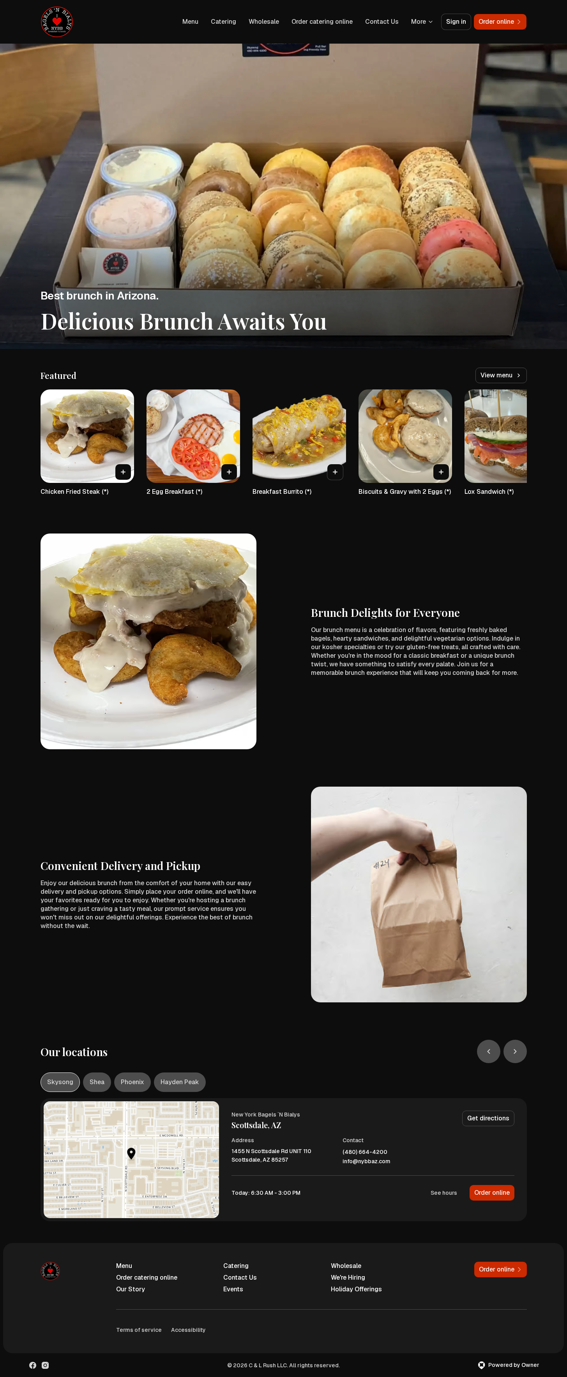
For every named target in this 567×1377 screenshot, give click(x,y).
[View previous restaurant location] (488, 1051)
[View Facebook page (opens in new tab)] (32, 1365)
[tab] (60, 1082)
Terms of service (139, 1329)
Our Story (130, 1289)
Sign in (456, 22)
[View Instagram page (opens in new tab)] (45, 1365)
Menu (190, 22)
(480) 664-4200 (365, 1152)
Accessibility (188, 1329)
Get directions (488, 1118)
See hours (444, 1192)
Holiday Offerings (356, 1289)
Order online (492, 1193)
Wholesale (264, 22)
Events (233, 1289)
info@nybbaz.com (366, 1161)
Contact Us (382, 22)
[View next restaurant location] (515, 1051)
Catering (223, 22)
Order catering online (322, 22)
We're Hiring (348, 1277)
